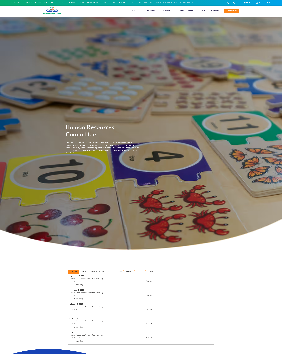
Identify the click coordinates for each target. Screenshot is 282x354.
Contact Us (232, 11)
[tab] (73, 272)
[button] (137, 11)
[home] (52, 11)
